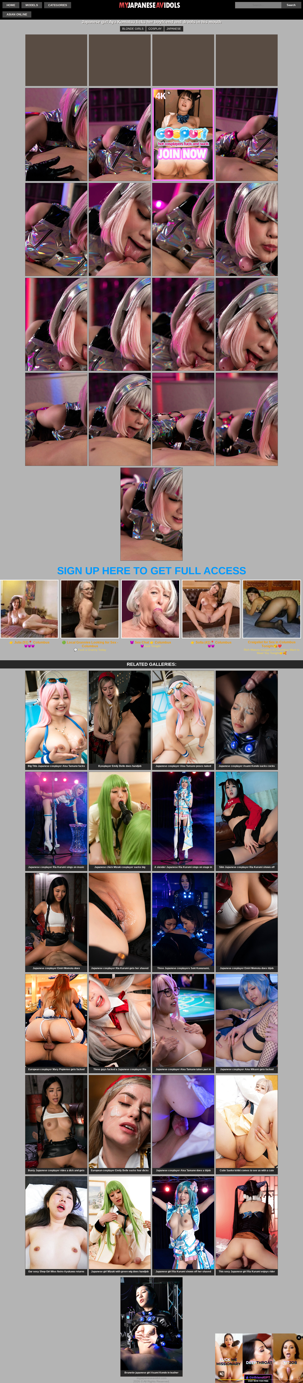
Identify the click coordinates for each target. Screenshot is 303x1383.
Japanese (174, 28)
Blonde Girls (132, 28)
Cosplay (155, 28)
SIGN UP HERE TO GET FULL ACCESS (151, 570)
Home (11, 5)
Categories (57, 5)
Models (32, 5)
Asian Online (17, 14)
